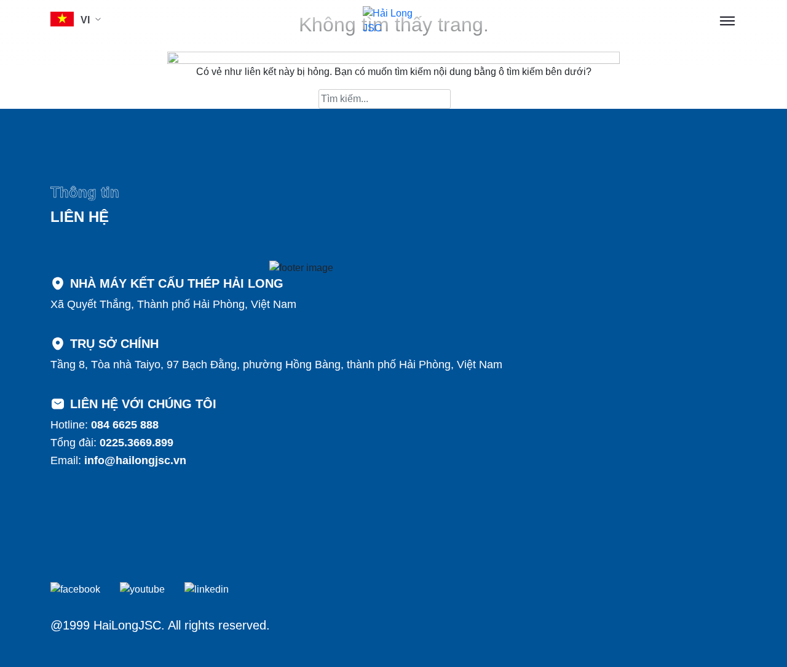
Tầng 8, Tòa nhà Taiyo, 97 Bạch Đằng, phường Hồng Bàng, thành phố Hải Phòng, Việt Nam (276, 364)
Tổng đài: (111, 442)
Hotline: (104, 425)
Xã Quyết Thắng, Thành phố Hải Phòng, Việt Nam (173, 304)
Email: (118, 460)
